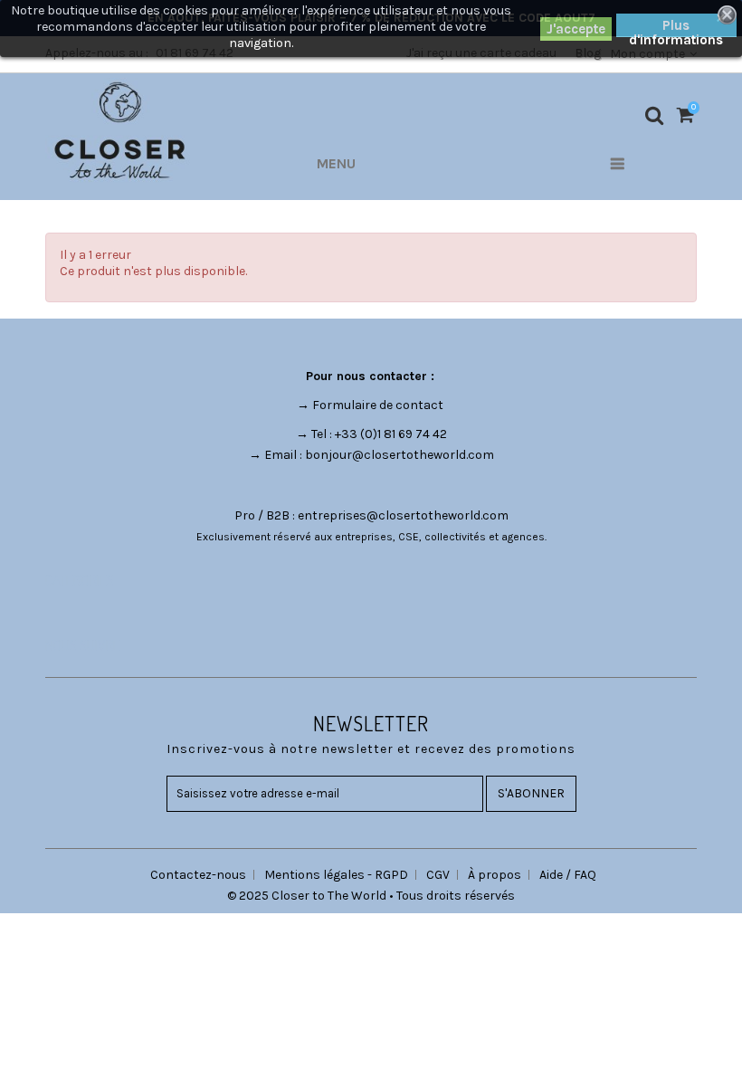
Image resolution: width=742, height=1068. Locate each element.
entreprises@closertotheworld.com (403, 515)
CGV (438, 874)
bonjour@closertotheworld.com (399, 454)
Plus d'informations (676, 27)
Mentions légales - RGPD (336, 874)
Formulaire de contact (377, 405)
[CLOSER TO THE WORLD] (119, 130)
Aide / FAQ (567, 874)
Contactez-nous (198, 874)
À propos (494, 874)
